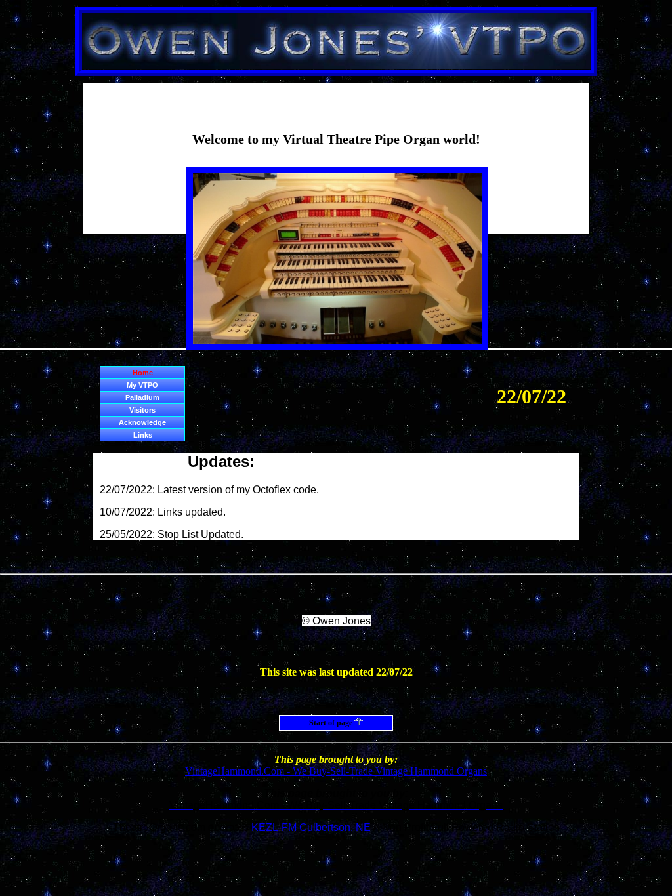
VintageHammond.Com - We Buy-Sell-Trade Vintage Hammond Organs (336, 771)
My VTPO (142, 385)
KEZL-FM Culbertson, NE (311, 827)
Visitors (142, 410)
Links (142, 435)
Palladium (142, 397)
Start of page (331, 722)
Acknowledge (142, 422)
